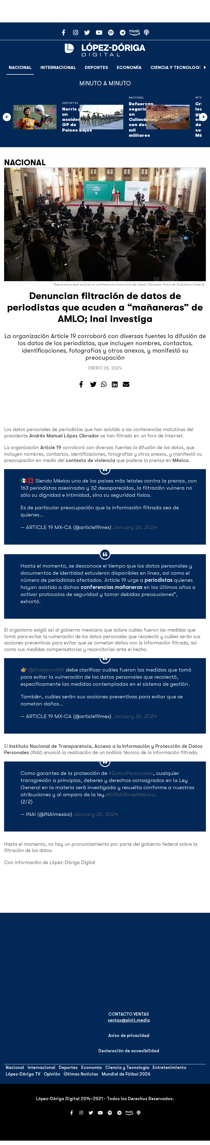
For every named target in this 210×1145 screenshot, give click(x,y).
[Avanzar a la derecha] (205, 68)
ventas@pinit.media (129, 1020)
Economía (129, 67)
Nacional (20, 67)
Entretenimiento (169, 1067)
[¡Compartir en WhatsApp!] (104, 384)
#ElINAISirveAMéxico (130, 794)
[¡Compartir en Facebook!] (81, 384)
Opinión (52, 1074)
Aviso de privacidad (128, 1035)
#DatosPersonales (131, 773)
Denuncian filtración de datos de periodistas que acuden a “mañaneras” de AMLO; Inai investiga (105, 307)
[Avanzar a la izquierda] (7, 117)
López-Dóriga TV (23, 1074)
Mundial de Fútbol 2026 (126, 1074)
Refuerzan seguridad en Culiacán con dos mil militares (141, 119)
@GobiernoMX (47, 670)
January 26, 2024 (135, 527)
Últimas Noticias (81, 1074)
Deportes (96, 67)
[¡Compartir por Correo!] (126, 384)
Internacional (58, 67)
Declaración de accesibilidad (128, 1050)
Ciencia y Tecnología (177, 67)
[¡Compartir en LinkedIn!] (115, 384)
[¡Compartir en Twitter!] (93, 384)
